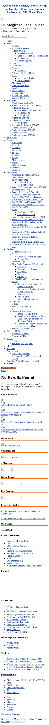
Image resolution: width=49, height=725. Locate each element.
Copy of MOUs (19, 336)
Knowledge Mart (18, 721)
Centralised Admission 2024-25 (25, 125)
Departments (12, 140)
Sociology (16, 170)
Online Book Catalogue (17, 624)
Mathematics (17, 160)
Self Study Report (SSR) (22, 343)
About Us (16, 46)
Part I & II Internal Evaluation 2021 (27, 202)
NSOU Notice (13, 692)
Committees (22, 58)
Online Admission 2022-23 (23, 132)
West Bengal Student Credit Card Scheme (24, 566)
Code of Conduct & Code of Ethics (32, 56)
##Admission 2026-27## (22, 103)
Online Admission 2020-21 (23, 128)
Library (15, 281)
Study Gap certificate (20, 607)
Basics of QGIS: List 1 (27, 314)
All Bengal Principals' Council (20, 553)
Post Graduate (13, 351)
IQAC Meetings (24, 80)
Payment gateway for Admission (25, 611)
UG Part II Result (25, 182)
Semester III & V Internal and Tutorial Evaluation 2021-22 (28, 233)
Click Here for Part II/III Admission (22, 617)
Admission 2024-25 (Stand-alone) (26, 105)
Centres (15, 254)
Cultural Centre (24, 259)
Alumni (15, 63)
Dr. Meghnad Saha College (22, 719)
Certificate (16, 66)
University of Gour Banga (18, 541)
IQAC (14, 75)
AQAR (15, 341)
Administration (18, 51)
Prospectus (22, 123)
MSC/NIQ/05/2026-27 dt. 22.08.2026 (25, 661)
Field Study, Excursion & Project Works (29, 264)
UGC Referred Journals (27, 299)
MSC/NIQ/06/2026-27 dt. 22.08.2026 (25, 659)
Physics (15, 162)
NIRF (9, 346)
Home (9, 41)
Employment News (15, 561)
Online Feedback (12, 445)
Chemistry (16, 147)
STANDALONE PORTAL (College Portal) (29, 111)
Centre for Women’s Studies (29, 257)
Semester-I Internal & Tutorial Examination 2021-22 (25, 238)
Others (15, 304)
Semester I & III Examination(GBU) (27, 219)
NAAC (10, 338)
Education (16, 150)
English (15, 152)
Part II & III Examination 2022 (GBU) (28, 204)
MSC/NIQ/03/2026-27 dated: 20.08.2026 (24, 667)
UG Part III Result (25, 185)
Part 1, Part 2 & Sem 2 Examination (27, 199)
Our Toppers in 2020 (26, 214)
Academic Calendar (20, 48)
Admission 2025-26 (20, 108)
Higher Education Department (19, 551)
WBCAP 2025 (23, 115)
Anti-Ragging (12, 563)
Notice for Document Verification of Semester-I (21, 420)
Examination (12, 172)
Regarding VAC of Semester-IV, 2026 (23, 361)
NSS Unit (16, 301)
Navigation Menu (8, 368)
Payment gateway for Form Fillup (21, 614)
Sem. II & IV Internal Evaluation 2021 (28, 217)
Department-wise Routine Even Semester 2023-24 (31, 285)
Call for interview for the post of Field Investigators (23, 518)
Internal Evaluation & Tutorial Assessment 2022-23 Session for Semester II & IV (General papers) (27, 194)
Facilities (10, 249)
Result (14, 209)
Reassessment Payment (16, 619)
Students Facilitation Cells (23, 328)
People (15, 88)
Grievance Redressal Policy (24, 73)
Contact (15, 68)
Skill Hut (5, 721)
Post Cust (11, 348)
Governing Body (24, 61)
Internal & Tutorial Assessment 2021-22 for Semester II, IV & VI (29, 188)
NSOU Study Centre (21, 353)
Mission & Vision (19, 83)
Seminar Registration (15, 687)
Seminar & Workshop (21, 311)
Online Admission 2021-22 (23, 130)
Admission (11, 100)
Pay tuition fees (13, 629)
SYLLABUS (23, 296)
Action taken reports (20, 333)
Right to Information (21, 95)
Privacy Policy (18, 90)
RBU (9, 690)
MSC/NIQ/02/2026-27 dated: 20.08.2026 (24, 669)
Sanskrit (15, 167)
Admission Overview (21, 120)
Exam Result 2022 (20, 180)
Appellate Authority (25, 53)
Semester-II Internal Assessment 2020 (28, 242)
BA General (17, 142)
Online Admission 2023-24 (23, 135)
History (15, 157)
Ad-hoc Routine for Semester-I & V (16, 403)
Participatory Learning (21, 306)
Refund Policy (18, 93)
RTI (13, 309)
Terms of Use (12, 645)
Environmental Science (27, 269)
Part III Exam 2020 (20, 207)
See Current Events (13, 458)
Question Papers (24, 294)
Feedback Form (18, 262)
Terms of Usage (19, 98)
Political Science (19, 165)
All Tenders (12, 137)
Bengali (15, 145)
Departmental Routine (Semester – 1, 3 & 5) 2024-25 (32, 290)
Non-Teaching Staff (20, 85)
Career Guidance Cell (21, 252)
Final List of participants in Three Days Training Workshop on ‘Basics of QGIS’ (31, 318)
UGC (9, 543)
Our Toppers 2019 (25, 212)
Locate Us (21, 70)
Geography (17, 155)
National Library (14, 556)
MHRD (10, 558)
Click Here (11, 627)
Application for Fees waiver (18, 622)
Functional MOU (14, 331)
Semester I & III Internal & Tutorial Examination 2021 (27, 223)
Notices (10, 363)
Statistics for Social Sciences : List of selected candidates (32, 325)
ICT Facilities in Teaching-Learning (27, 279)
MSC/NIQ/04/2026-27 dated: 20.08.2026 (27, 664)
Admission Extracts (20, 118)
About (9, 43)
